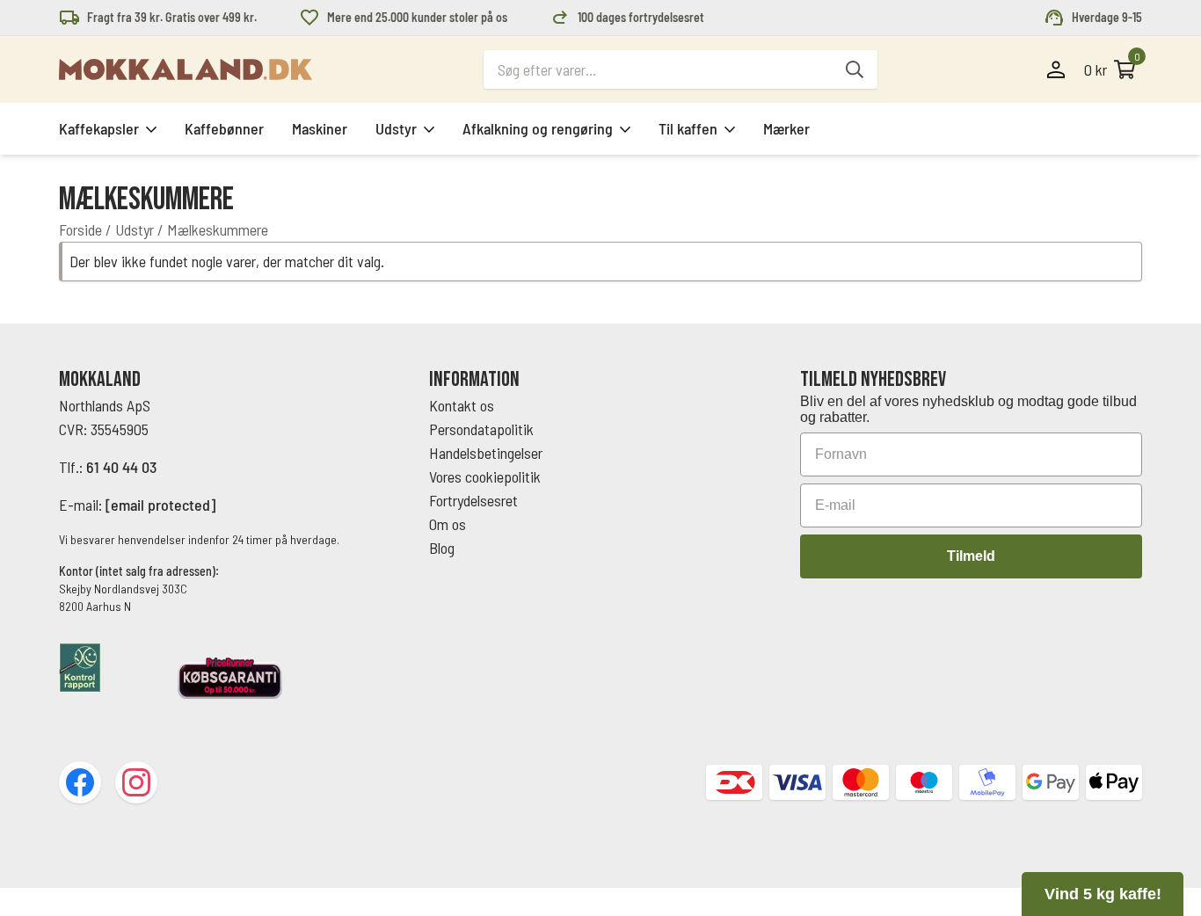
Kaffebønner (224, 128)
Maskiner (319, 128)
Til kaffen (688, 128)
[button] (1102, 894)
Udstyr (396, 128)
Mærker (786, 128)
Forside (80, 229)
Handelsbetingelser (487, 452)
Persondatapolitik (481, 429)
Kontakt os (461, 405)
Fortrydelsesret (473, 500)
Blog (442, 547)
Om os (447, 524)
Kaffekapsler (99, 128)
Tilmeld (971, 556)
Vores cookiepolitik (485, 476)
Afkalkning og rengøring (537, 128)
